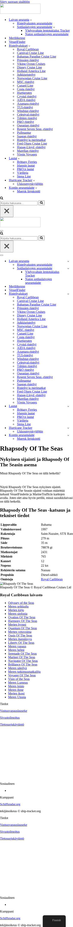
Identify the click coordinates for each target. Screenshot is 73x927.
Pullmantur (24, 132)
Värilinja (22, 172)
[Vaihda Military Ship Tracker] (68, 268)
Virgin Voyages (27, 154)
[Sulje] (6, 211)
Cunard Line (25, 85)
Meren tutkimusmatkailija (24, 671)
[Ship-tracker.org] (20, 12)
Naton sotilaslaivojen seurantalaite (47, 34)
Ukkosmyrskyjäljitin (30, 184)
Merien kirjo (16, 610)
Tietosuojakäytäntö (12, 724)
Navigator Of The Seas (23, 661)
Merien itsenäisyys (20, 639)
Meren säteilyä (17, 668)
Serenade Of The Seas (22, 653)
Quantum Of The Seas (22, 628)
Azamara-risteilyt (28, 103)
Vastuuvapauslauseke (13, 710)
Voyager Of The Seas (22, 675)
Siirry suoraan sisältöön (15, 1)
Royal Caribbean (28, 49)
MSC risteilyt (25, 82)
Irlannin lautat (26, 165)
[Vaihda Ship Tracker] (68, 261)
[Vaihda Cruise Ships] (68, 294)
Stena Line (24, 176)
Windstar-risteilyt (28, 111)
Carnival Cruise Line (30, 53)
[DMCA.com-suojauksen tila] (36, 777)
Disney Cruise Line (29, 67)
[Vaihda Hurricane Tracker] (68, 428)
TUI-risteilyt (25, 107)
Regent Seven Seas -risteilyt (35, 129)
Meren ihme (16, 690)
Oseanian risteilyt (28, 125)
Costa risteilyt (25, 89)
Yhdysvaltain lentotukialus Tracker (47, 30)
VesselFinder (17, 42)
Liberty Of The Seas (21, 642)
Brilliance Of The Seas (22, 664)
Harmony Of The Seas (22, 621)
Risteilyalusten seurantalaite (34, 23)
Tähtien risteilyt (27, 118)
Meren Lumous (18, 682)
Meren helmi (16, 650)
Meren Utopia (17, 697)
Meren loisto (16, 686)
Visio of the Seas (19, 679)
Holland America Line (31, 71)
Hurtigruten (24, 92)
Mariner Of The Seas (21, 657)
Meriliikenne (17, 38)
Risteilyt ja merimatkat (31, 140)
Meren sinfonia (17, 613)
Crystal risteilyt (26, 96)
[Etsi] (1, 198)
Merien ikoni (16, 693)
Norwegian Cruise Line (32, 78)
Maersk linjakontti (28, 191)
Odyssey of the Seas (21, 603)
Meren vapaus (17, 646)
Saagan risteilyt (26, 136)
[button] (31, 20)
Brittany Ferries (27, 162)
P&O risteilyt (25, 121)
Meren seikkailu (18, 606)
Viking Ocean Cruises (31, 63)
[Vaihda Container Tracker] (68, 435)
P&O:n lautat (25, 169)
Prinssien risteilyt (28, 60)
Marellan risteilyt (28, 150)
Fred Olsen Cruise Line (32, 143)
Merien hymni (17, 624)
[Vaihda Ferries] (68, 406)
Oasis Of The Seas (20, 635)
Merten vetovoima (19, 632)
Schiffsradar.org (10, 804)
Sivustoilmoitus (10, 717)
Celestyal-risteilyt (28, 114)
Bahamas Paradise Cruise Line (36, 56)
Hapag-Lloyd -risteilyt (31, 147)
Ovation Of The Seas (21, 617)
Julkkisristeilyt (26, 74)
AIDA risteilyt (26, 100)
